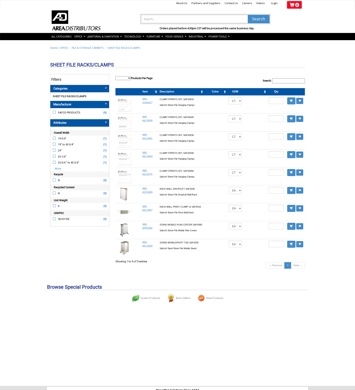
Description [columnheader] (167, 91)
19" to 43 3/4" (66, 144)
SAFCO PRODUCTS (69, 112)
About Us (181, 3)
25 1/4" (62, 156)
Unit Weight (61, 200)
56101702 (63, 219)
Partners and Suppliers (205, 3)
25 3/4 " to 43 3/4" (68, 162)
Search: (267, 80)
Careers (247, 3)
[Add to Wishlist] (299, 101)
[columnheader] (255, 92)
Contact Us (231, 3)
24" (60, 150)
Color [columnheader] (215, 91)
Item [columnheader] (145, 91)
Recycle (58, 174)
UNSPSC (59, 213)
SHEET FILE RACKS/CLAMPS (123, 48)
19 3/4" (62, 138)
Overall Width (61, 132)
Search (258, 19)
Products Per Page (141, 78)
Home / (55, 48)
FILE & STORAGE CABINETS (88, 48)
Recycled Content (64, 187)
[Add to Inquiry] (291, 100)
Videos (260, 3)
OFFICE (64, 48)
